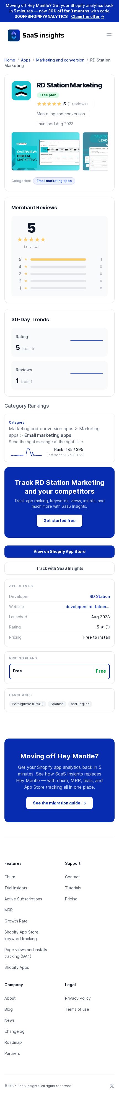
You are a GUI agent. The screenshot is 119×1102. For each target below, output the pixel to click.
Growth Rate (16, 921)
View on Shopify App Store (59, 551)
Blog (8, 1009)
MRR (8, 910)
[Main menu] (109, 35)
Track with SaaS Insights (59, 568)
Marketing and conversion (60, 60)
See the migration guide (59, 803)
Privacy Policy (78, 998)
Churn (9, 876)
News (9, 1020)
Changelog (14, 1031)
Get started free (59, 520)
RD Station (100, 596)
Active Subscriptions (23, 899)
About (9, 998)
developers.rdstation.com (88, 606)
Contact (72, 876)
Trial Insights (15, 888)
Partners (12, 1053)
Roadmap (13, 1042)
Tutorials (73, 888)
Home (9, 60)
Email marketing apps (54, 181)
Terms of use (77, 1009)
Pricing (71, 899)
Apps (25, 60)
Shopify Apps (16, 967)
